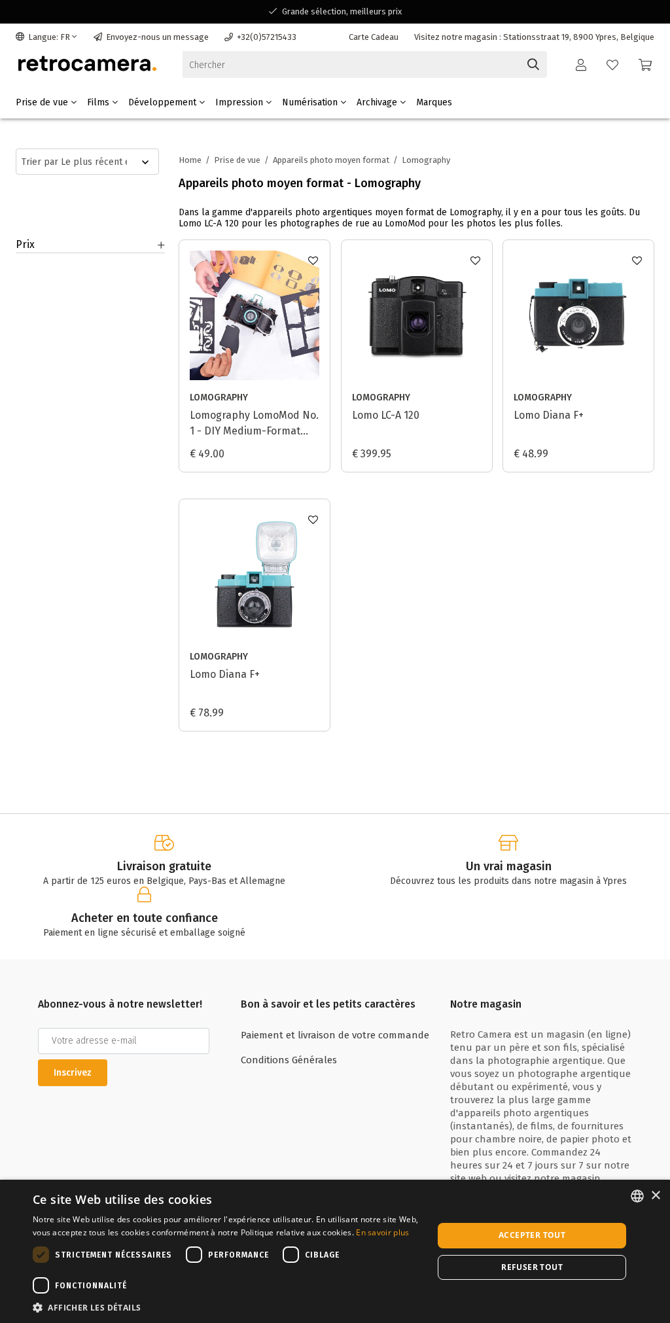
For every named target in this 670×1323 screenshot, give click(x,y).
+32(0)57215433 (266, 37)
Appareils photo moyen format (331, 160)
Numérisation (311, 102)
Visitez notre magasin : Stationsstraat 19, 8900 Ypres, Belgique (534, 37)
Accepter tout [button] (532, 1235)
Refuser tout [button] (532, 1267)
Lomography (219, 397)
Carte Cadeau (373, 37)
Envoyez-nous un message (157, 37)
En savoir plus (382, 1232)
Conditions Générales (289, 1060)
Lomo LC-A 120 (385, 415)
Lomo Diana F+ (549, 415)
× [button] (655, 1196)
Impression (240, 102)
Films (99, 102)
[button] (227, 1307)
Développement (163, 102)
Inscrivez (73, 1072)
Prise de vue (43, 102)
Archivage (378, 102)
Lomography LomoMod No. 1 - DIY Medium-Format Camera (254, 424)
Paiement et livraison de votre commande (335, 1035)
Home (190, 160)
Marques (434, 102)
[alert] (335, 1251)
